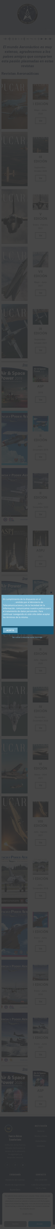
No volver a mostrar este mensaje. (27, 637)
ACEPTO (10, 630)
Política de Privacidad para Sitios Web (21, 621)
